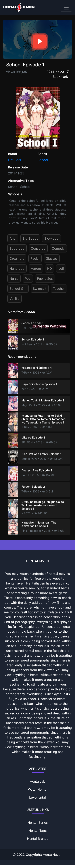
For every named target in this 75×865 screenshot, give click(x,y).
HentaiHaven (52, 855)
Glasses (51, 258)
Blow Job (51, 238)
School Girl (18, 289)
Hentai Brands (37, 839)
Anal (13, 238)
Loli (61, 268)
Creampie (17, 258)
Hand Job (17, 268)
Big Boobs (30, 238)
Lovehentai (37, 797)
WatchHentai (37, 789)
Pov (28, 279)
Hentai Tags (38, 831)
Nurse (14, 279)
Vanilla (14, 299)
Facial (35, 258)
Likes (57, 72)
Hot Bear (14, 160)
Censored (38, 248)
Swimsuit (39, 289)
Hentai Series (38, 822)
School (43, 160)
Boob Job (17, 248)
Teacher (59, 289)
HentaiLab (37, 781)
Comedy (58, 248)
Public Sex (45, 279)
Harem (36, 268)
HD (49, 268)
